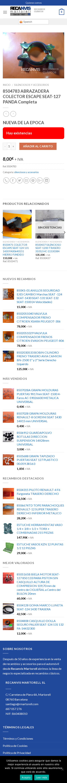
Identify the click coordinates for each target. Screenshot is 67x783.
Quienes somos (33, 2)
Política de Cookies (15, 745)
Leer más (41, 777)
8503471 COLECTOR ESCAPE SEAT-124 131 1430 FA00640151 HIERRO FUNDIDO (16, 249)
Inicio (7, 84)
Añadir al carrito (38, 146)
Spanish (27, 21)
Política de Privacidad (17, 752)
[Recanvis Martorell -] (33, 12)
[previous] (2, 239)
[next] (64, 239)
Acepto (26, 777)
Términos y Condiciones (18, 738)
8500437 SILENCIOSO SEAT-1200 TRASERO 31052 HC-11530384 (48, 248)
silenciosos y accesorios (31, 84)
